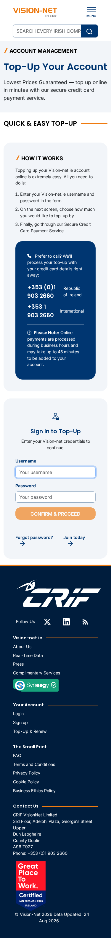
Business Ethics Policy (34, 790)
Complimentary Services (36, 672)
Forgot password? (34, 537)
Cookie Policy (26, 781)
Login (18, 713)
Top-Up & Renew (30, 731)
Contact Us (25, 806)
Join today (74, 537)
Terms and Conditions (34, 764)
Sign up (20, 722)
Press (18, 663)
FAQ (17, 755)
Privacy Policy (26, 772)
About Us (22, 646)
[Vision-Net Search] (35, 12)
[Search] (89, 30)
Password (25, 485)
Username (25, 460)
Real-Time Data (28, 655)
